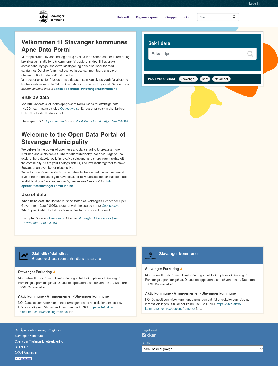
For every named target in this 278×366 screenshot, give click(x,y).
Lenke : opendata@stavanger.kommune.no (85, 88)
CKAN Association (27, 352)
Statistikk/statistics (50, 253)
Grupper (171, 17)
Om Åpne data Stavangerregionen (38, 330)
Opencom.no (69, 108)
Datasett (123, 17)
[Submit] (234, 17)
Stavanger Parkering (35, 271)
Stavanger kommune (178, 253)
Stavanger (188, 79)
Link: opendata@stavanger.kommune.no (66, 183)
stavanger (221, 79)
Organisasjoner (147, 17)
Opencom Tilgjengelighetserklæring (39, 341)
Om (186, 17)
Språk (146, 343)
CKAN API (21, 347)
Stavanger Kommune (29, 335)
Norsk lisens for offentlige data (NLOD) (101, 121)
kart (205, 79)
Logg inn (255, 3)
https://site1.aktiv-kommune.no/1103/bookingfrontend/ (66, 309)
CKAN (149, 335)
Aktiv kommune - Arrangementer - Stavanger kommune (63, 296)
